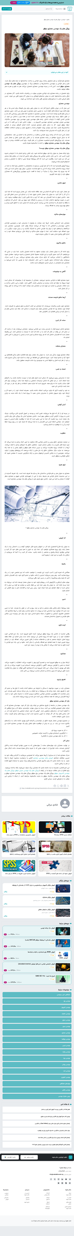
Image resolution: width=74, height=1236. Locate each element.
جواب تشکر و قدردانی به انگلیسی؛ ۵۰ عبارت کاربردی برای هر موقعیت (54, 1130)
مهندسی (63, 20)
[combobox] (33, 9)
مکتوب (67, 20)
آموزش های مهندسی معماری (43, 758)
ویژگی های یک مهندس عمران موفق (27, 770)
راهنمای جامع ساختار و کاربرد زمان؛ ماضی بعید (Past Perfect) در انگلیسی (52, 1123)
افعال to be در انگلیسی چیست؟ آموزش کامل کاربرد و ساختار (55, 1109)
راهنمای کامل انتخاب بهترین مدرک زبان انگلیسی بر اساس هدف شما (54, 1137)
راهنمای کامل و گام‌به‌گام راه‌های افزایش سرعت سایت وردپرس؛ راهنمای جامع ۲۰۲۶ (51, 1145)
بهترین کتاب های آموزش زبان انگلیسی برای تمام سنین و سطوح (55, 1116)
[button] (60, 8)
